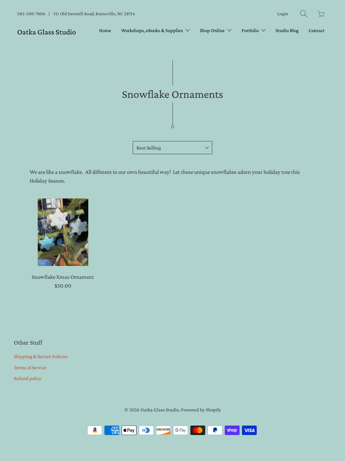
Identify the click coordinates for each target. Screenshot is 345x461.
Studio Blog (287, 30)
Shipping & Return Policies (41, 356)
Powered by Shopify (201, 409)
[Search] (304, 14)
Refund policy (27, 378)
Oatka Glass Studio (46, 31)
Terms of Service (30, 367)
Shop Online (213, 30)
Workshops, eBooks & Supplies (152, 30)
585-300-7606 (31, 13)
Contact (316, 30)
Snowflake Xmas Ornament (63, 232)
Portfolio (251, 30)
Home (105, 30)
